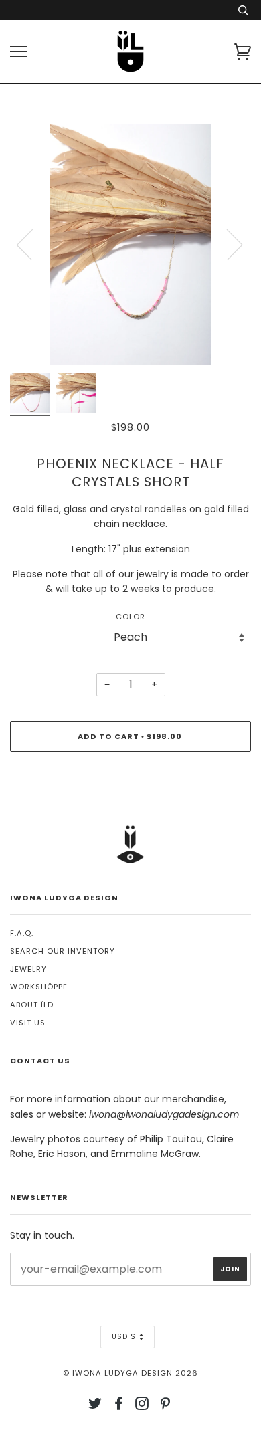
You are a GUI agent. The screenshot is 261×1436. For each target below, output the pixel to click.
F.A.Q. (21, 933)
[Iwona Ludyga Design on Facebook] (119, 1406)
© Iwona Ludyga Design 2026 (130, 1373)
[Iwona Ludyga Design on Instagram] (142, 1406)
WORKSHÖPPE (39, 986)
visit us (28, 1022)
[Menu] (18, 51)
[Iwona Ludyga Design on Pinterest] (166, 1406)
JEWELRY (28, 969)
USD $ (124, 1337)
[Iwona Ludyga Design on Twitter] (95, 1406)
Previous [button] (33, 244)
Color (130, 616)
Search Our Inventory (62, 951)
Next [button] (226, 244)
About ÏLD (32, 1004)
